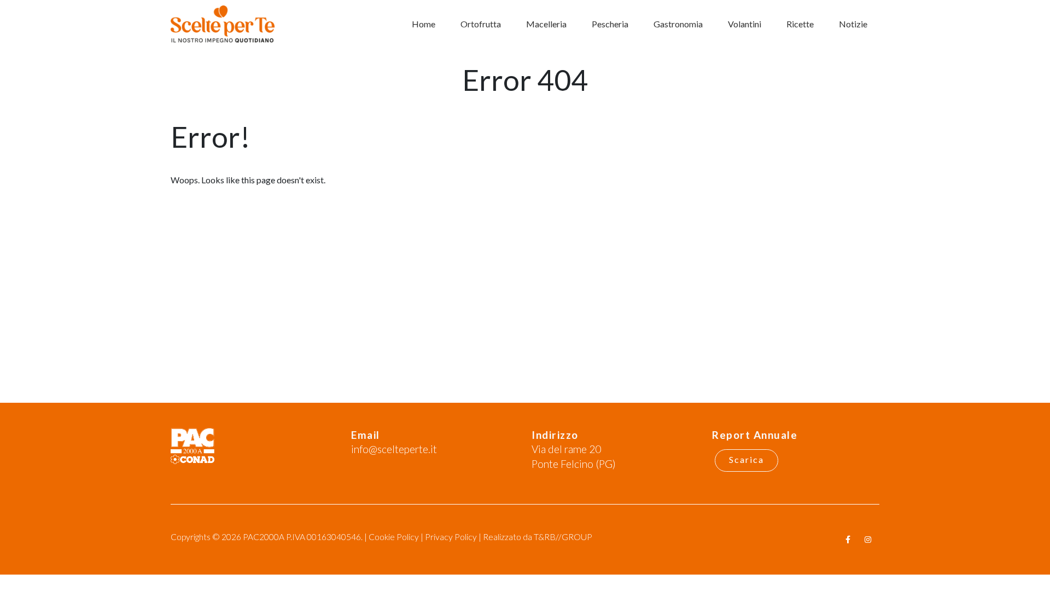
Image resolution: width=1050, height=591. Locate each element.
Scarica (746, 459)
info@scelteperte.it (394, 449)
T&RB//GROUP (563, 537)
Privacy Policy (451, 537)
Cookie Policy (394, 537)
